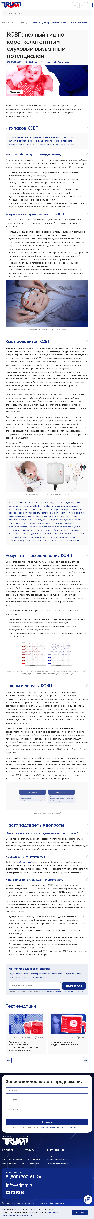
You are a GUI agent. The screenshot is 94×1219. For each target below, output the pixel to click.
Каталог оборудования (12, 1159)
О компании (55, 1150)
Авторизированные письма (58, 1159)
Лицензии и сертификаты (58, 1163)
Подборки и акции (9, 1156)
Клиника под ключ (32, 1163)
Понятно (80, 1212)
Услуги (29, 1150)
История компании (55, 1156)
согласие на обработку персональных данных (63, 992)
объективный (25, 862)
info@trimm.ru (19, 1185)
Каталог (8, 1150)
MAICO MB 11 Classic (19, 509)
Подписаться (74, 985)
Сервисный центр (32, 1159)
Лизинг (28, 1156)
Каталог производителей (13, 1163)
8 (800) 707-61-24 (23, 1176)
